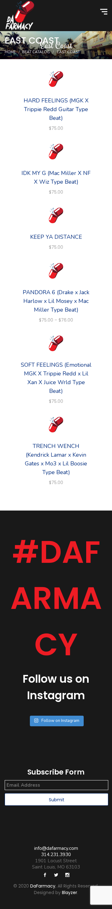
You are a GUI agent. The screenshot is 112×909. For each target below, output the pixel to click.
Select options (56, 79)
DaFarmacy (42, 886)
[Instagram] (67, 875)
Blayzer (69, 892)
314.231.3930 (56, 854)
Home (10, 51)
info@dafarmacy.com (56, 848)
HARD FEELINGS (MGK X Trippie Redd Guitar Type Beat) (56, 109)
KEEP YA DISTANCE (56, 237)
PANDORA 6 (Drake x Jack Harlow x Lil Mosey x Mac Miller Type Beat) (56, 301)
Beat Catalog (36, 51)
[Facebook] (44, 875)
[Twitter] (56, 875)
